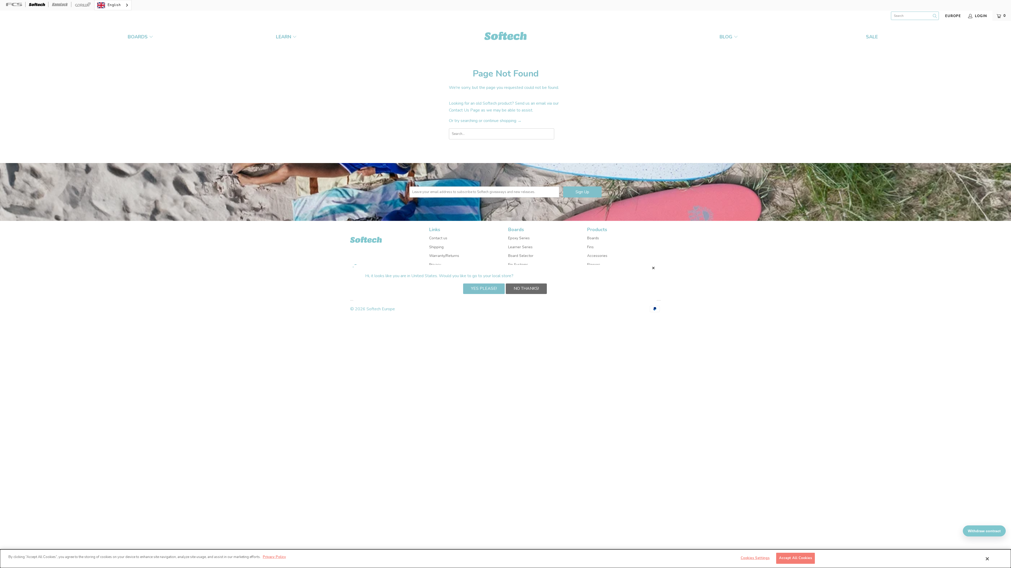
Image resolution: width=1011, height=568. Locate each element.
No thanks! (526, 288)
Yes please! (484, 288)
